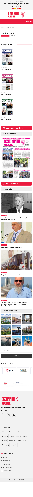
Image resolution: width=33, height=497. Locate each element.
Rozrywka (14, 445)
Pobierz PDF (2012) (5, 35)
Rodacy (4, 440)
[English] (17, 8)
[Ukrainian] (15, 8)
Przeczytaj (5, 445)
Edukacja (5, 436)
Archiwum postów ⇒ (14, 128)
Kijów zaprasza (22, 440)
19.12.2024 (13, 35)
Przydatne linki (7, 467)
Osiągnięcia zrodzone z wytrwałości (11, 275)
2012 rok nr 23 (6, 95)
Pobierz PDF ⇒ (12, 184)
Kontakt (5, 457)
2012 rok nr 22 (6, 120)
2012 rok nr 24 (6, 70)
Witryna (4, 432)
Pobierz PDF (7, 471)
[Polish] (13, 8)
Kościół (25, 436)
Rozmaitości (12, 440)
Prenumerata (6, 461)
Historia (18, 436)
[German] (20, 8)
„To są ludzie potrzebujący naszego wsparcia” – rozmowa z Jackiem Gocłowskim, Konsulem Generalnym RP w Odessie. (14, 304)
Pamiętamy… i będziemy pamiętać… (11, 247)
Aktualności (4, 215)
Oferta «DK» (6, 464)
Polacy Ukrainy (22, 432)
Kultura (12, 436)
